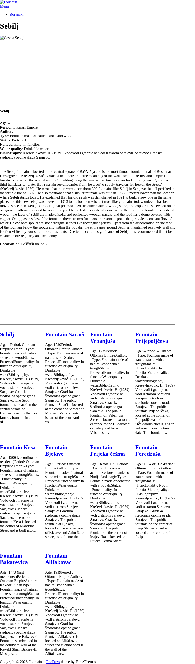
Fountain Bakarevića (14, 559)
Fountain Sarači (64, 334)
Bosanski (16, 14)
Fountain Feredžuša (148, 450)
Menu (4, 6)
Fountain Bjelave (56, 450)
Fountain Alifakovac (58, 559)
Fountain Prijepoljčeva (151, 337)
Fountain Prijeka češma (107, 450)
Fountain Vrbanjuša (102, 337)
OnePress (53, 662)
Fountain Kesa (18, 447)
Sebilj (7, 334)
